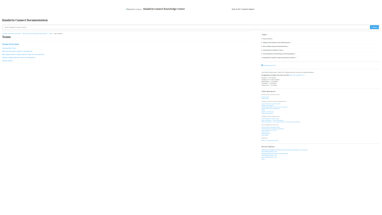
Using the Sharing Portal (267, 113)
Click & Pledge (265, 135)
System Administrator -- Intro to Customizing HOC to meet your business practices (281, 122)
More (263, 159)
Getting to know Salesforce (268, 105)
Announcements (265, 97)
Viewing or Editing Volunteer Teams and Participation (18, 57)
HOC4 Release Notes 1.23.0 (269, 155)
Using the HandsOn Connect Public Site (271, 104)
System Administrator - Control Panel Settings (272, 120)
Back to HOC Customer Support (243, 9)
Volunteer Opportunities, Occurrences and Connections (274, 107)
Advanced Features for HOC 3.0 (269, 130)
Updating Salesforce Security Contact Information (275, 153)
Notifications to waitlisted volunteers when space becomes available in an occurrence (285, 150)
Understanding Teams (9, 48)
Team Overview (10, 44)
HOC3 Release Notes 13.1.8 (269, 157)
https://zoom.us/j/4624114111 (297, 75)
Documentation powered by (9, 166)
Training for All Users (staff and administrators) (34, 33)
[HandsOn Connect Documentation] (134, 9)
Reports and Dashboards (267, 111)
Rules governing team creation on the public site (17, 51)
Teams (50, 33)
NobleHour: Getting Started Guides (270, 140)
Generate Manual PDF (269, 65)
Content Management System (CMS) (270, 118)
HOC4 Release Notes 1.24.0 (269, 151)
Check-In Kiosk (265, 132)
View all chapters (7, 61)
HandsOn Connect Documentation (11, 33)
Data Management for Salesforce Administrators (273, 128)
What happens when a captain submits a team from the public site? (23, 54)
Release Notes (265, 98)
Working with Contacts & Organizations (271, 108)
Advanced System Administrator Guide (271, 127)
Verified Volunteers (266, 133)
